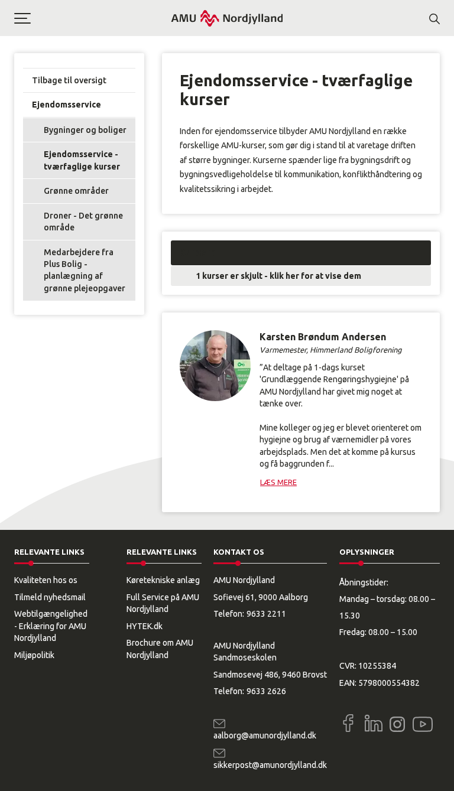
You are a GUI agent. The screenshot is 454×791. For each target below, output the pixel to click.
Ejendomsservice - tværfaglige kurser (82, 160)
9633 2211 (266, 614)
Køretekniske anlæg (163, 580)
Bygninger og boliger (85, 130)
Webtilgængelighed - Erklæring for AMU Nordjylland (50, 626)
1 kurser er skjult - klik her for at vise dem (278, 276)
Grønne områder (76, 191)
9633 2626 (266, 691)
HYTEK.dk (145, 626)
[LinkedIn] (373, 723)
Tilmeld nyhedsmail (50, 597)
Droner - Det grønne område (83, 221)
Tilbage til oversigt (69, 80)
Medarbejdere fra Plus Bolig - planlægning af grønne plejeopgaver (84, 270)
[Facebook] (348, 723)
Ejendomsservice (66, 104)
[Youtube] (423, 722)
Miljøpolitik (34, 655)
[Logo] (227, 18)
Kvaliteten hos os (45, 580)
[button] (92, 18)
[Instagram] (397, 724)
